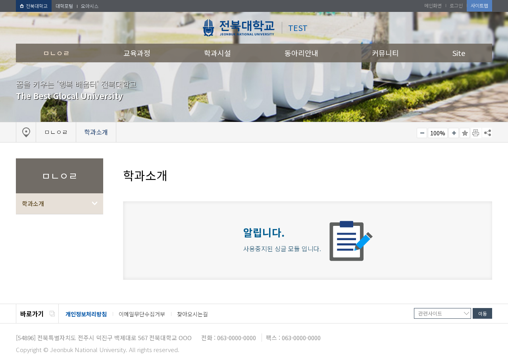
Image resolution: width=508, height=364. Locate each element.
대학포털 (64, 5)
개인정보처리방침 (86, 314)
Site (458, 53)
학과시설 (217, 53)
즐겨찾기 (465, 133)
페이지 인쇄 (476, 133)
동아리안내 (301, 53)
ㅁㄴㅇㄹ (56, 53)
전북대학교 (37, 5)
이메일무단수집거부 (142, 314)
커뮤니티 (385, 53)
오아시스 (89, 5)
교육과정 (136, 53)
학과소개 (33, 203)
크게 (453, 133)
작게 (422, 133)
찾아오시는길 (192, 314)
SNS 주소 (487, 132)
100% (437, 133)
